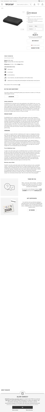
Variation (31, 26)
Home (2, 8)
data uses (7, 400)
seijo (19, 84)
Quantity (31, 28)
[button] (23, 12)
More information (29, 409)
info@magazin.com (37, 190)
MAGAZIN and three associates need (13, 399)
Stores (2, 1)
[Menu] (2, 4)
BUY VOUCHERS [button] (32, 210)
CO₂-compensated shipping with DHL (35, 37)
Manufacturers (6, 1)
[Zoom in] (23, 29)
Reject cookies (15, 409)
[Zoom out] (21, 29)
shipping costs (39, 36)
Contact (11, 1)
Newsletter (15, 1)
